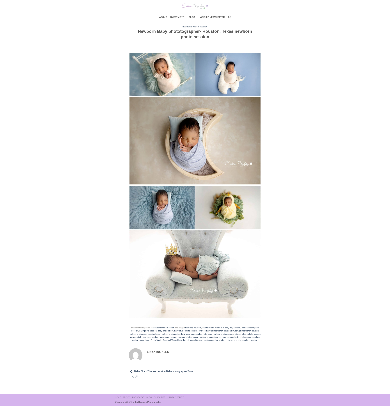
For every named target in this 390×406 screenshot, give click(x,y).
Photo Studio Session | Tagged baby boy (168, 340)
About (163, 17)
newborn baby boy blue (140, 337)
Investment (138, 397)
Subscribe (159, 397)
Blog (192, 17)
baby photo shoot (165, 331)
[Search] (229, 17)
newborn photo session (188, 337)
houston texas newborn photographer (164, 334)
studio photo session (228, 340)
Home (118, 397)
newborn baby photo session (164, 337)
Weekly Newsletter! (212, 17)
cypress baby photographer (210, 331)
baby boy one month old (213, 328)
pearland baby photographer (239, 337)
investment (177, 17)
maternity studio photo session (247, 334)
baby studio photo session (185, 331)
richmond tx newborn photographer (203, 340)
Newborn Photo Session (195, 27)
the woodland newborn (248, 340)
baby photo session (148, 331)
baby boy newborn (193, 328)
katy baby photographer (191, 334)
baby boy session (232, 328)
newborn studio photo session (213, 337)
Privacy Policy (175, 397)
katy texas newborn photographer (217, 334)
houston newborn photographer (237, 331)
